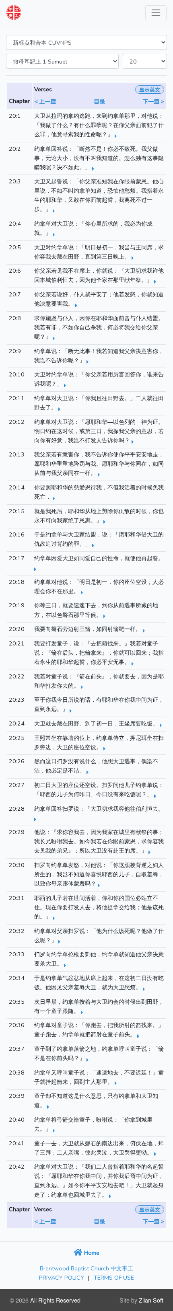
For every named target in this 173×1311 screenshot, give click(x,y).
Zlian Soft (151, 1300)
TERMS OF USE (114, 1278)
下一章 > (153, 101)
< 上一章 (45, 101)
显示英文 (149, 89)
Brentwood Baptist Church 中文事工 (86, 1268)
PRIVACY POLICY (61, 1278)
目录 (99, 101)
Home (90, 1253)
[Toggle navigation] (156, 12)
